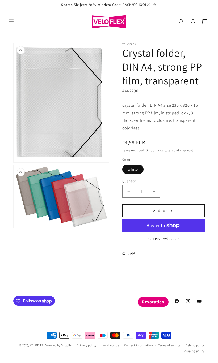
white (133, 169)
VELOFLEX (37, 345)
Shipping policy (194, 351)
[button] (11, 22)
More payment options (163, 238)
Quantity (129, 181)
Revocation (153, 302)
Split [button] (132, 253)
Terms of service (169, 345)
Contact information (138, 345)
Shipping (153, 150)
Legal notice (110, 345)
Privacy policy (87, 345)
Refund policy (195, 345)
